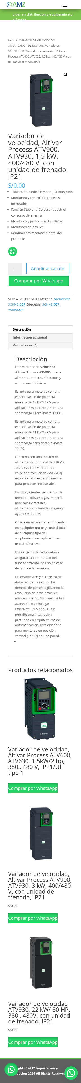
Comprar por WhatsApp (33, 788)
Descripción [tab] (22, 329)
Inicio (11, 40)
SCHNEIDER (51, 304)
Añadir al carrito (47, 268)
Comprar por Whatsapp (38, 281)
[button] (66, 75)
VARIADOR (16, 309)
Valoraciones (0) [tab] (25, 345)
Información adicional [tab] (30, 337)
